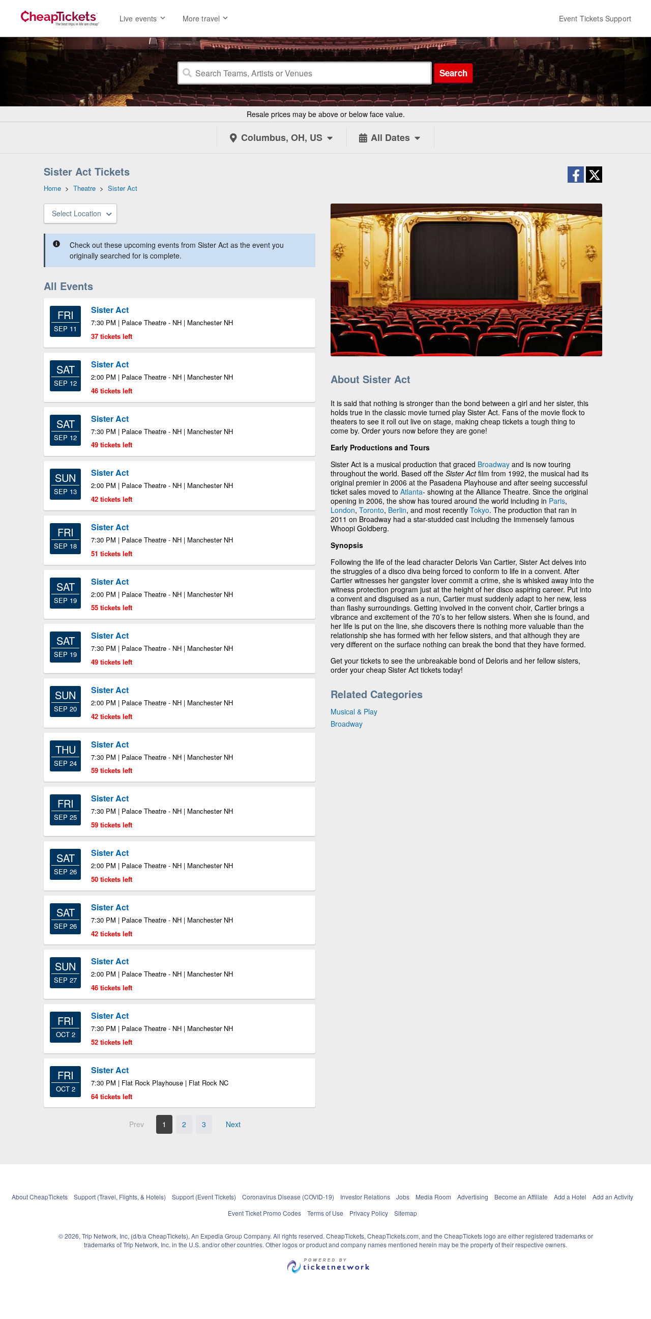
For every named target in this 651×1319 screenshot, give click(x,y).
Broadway (494, 464)
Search (453, 73)
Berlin (397, 510)
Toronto (371, 510)
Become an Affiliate (521, 1196)
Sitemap (405, 1213)
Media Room (433, 1196)
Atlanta (411, 491)
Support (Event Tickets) (204, 1196)
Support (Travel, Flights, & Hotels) (120, 1196)
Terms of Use (325, 1213)
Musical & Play (354, 711)
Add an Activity (613, 1196)
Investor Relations (365, 1196)
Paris (557, 501)
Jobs (402, 1196)
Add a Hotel (570, 1196)
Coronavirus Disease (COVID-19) (288, 1196)
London (343, 510)
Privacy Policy (368, 1213)
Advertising (472, 1196)
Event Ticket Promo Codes (264, 1213)
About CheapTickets (40, 1196)
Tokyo (479, 510)
